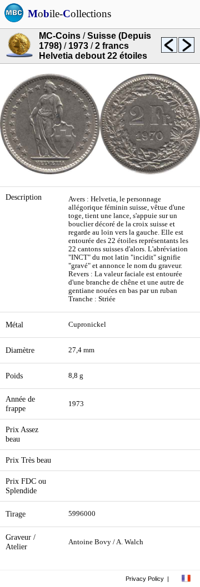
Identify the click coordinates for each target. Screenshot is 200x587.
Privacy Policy (145, 578)
